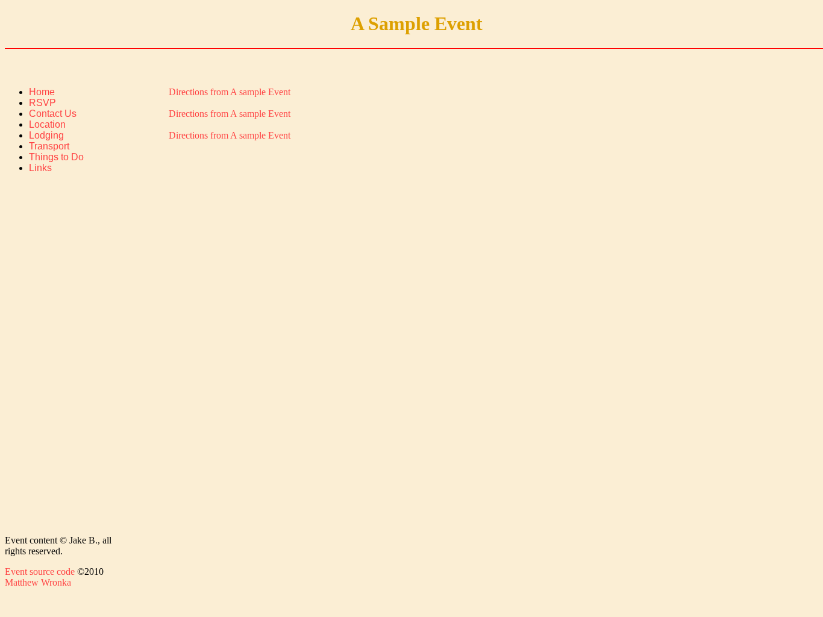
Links (40, 168)
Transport (49, 146)
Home (42, 92)
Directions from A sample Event (229, 92)
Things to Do (56, 157)
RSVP (42, 103)
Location (47, 124)
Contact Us (53, 113)
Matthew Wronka (38, 582)
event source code (40, 571)
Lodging (46, 135)
